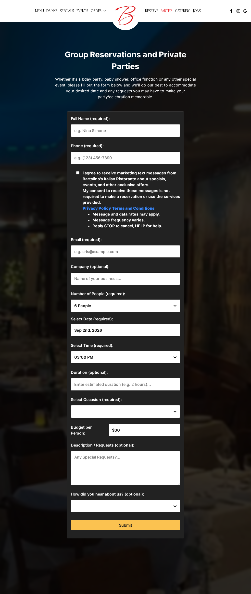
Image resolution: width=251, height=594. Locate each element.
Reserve (151, 11)
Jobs (197, 11)
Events (82, 11)
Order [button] (97, 11)
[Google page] (245, 11)
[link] (125, 15)
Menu (39, 11)
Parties (167, 11)
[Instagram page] (238, 11)
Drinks (51, 11)
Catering (182, 11)
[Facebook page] (231, 11)
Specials (67, 11)
